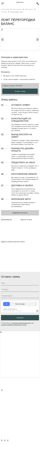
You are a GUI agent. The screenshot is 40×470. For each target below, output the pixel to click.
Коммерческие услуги (9, 406)
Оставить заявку (20, 91)
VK (5, 440)
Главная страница (5, 9)
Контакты (4, 414)
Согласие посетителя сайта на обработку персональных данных (7, 459)
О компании (5, 395)
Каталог (4, 399)
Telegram (8, 440)
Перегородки (4, 11)
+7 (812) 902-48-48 (38, 3)
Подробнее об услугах (20, 213)
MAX (2, 440)
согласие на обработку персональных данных (14, 324)
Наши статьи (6, 410)
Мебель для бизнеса (17, 9)
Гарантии (4, 446)
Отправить (20, 317)
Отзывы (4, 418)
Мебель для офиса (29, 9)
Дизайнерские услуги (9, 402)
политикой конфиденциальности (21, 323)
